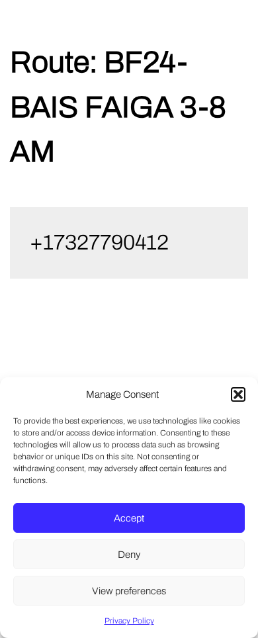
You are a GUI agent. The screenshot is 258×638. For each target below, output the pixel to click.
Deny (129, 554)
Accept (129, 518)
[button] (238, 394)
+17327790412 (99, 242)
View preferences (129, 591)
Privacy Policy (129, 620)
